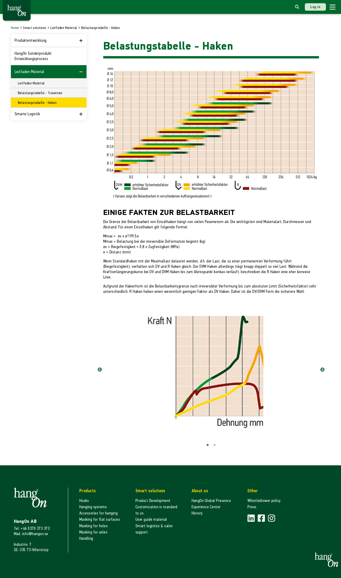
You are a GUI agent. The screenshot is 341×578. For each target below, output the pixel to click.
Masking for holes (93, 526)
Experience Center (206, 507)
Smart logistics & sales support (154, 529)
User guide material (151, 519)
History (197, 513)
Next (322, 369)
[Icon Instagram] (271, 518)
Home (15, 27)
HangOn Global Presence (211, 500)
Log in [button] (315, 6)
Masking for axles (93, 532)
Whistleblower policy (264, 500)
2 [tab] (214, 445)
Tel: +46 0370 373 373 (32, 528)
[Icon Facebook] (262, 518)
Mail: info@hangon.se (31, 533)
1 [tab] (207, 445)
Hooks (84, 500)
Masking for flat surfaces (99, 519)
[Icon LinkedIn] (252, 518)
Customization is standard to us (156, 510)
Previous (99, 369)
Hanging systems (93, 507)
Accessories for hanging (98, 513)
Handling (86, 538)
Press (252, 507)
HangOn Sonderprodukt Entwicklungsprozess (33, 56)
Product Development (152, 500)
